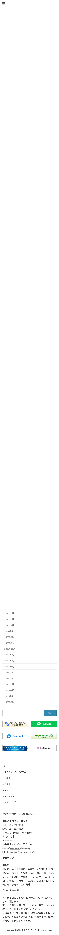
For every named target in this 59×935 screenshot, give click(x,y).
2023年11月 (9, 643)
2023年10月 (9, 649)
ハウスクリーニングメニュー (15, 772)
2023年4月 (9, 678)
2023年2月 (9, 690)
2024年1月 (9, 631)
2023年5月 (9, 672)
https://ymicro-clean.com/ (20, 852)
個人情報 (6, 784)
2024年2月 (9, 625)
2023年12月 (9, 637)
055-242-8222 (16, 824)
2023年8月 (9, 655)
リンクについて (9, 802)
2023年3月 (9, 684)
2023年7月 (9, 661)
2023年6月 (9, 666)
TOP (4, 766)
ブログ (5, 790)
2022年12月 (9, 702)
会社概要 (6, 778)
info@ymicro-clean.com (18, 848)
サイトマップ (8, 796)
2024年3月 (9, 619)
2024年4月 (9, 613)
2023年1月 (9, 696)
